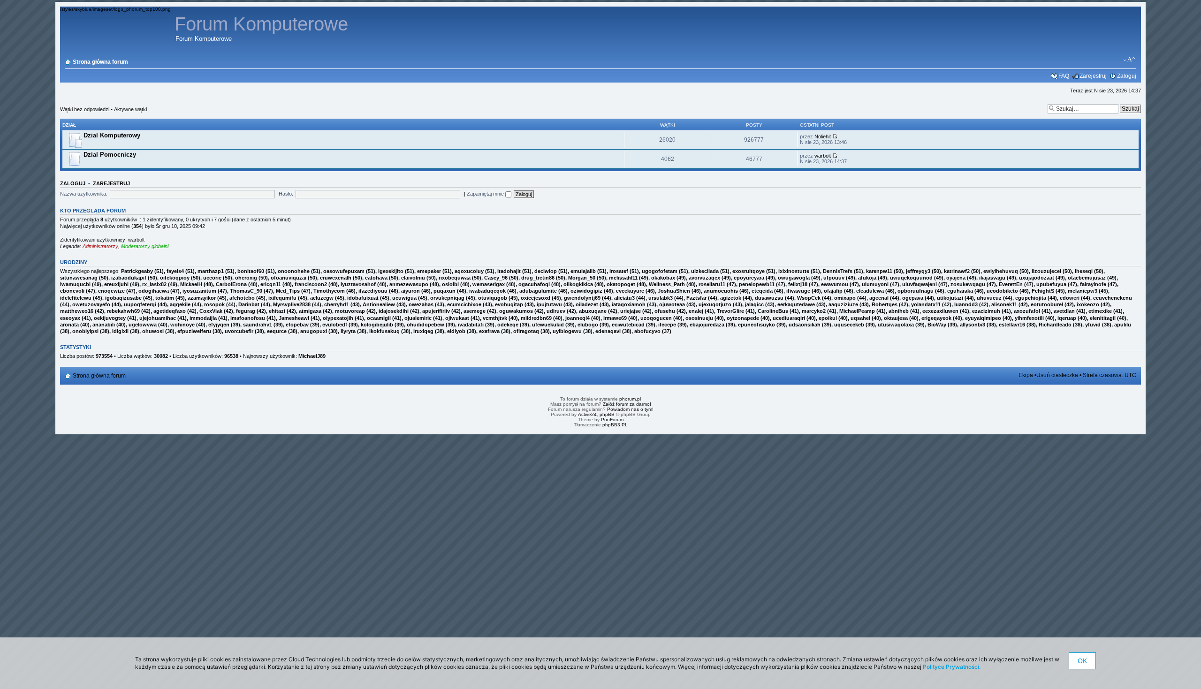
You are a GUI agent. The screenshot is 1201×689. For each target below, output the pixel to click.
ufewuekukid (548, 324)
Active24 (587, 414)
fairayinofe (1093, 284)
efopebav (297, 324)
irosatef (618, 271)
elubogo (588, 324)
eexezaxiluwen (940, 311)
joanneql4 (577, 318)
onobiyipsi (85, 331)
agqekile (180, 304)
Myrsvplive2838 (292, 304)
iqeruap (1066, 318)
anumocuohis (721, 291)
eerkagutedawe (796, 304)
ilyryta (348, 331)
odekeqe (507, 324)
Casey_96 (496, 277)
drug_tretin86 (538, 277)
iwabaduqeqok (487, 291)
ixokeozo (1088, 304)
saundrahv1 (257, 324)
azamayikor (202, 298)
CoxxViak (210, 311)
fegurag (245, 311)
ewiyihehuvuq (1000, 271)
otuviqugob (492, 298)
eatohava (376, 277)
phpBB (607, 414)
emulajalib (583, 271)
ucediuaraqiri (789, 318)
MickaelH (191, 284)
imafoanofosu (247, 318)
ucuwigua (404, 298)
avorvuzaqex (704, 277)
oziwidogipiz (586, 291)
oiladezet (587, 304)
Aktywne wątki (130, 109)
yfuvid (1093, 324)
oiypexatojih (338, 318)
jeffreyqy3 (918, 271)
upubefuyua (1051, 284)
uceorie (212, 277)
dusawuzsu (769, 298)
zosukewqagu (967, 284)
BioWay (936, 324)
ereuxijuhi (116, 284)
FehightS (1043, 291)
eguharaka (960, 291)
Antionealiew (379, 304)
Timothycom (329, 291)
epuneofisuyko (756, 324)
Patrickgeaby (137, 271)
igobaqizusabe (123, 298)
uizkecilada (705, 271)
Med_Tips (288, 291)
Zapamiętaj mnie (486, 194)
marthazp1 (211, 271)
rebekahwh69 (123, 311)
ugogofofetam (659, 271)
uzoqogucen (656, 318)
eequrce (277, 331)
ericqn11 (270, 284)
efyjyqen (218, 324)
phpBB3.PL (615, 424)
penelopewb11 (757, 284)
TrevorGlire (730, 311)
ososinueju (699, 318)
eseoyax (70, 318)
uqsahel (860, 318)
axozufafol (1027, 311)
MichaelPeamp (857, 311)
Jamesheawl (294, 318)
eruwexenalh (335, 277)
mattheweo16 (76, 311)
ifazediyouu (373, 291)
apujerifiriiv (436, 311)
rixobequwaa (455, 277)
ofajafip (833, 291)
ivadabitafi (471, 324)
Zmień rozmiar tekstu (1129, 59)
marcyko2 (814, 311)
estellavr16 (1012, 324)
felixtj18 (797, 284)
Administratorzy (100, 246)
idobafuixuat (363, 298)
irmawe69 (615, 318)
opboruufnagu (915, 291)
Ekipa (1026, 375)
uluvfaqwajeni (919, 284)
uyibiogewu (567, 331)
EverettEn (1011, 284)
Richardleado (1055, 324)
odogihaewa (153, 291)
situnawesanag (79, 277)
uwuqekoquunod (911, 277)
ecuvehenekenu (1112, 298)
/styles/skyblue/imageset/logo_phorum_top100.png (115, 9)
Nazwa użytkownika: (83, 194)
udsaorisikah (805, 324)
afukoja (867, 277)
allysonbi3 (972, 324)
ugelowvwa (143, 324)
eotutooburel (1047, 304)
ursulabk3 (660, 298)
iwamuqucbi (75, 284)
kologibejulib (377, 324)
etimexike (1100, 311)
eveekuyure (630, 291)
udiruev (556, 311)
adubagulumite (538, 291)
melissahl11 (623, 277)
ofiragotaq (526, 331)
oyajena (955, 277)
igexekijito (390, 271)
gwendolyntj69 (582, 298)
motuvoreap (350, 311)
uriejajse (630, 311)
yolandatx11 (926, 304)
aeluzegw (322, 298)
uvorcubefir (239, 331)
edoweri (1069, 298)
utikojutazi (950, 298)
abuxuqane (593, 311)
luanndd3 (966, 304)
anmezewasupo (408, 284)
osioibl (450, 284)
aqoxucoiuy (469, 271)
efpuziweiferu (194, 331)
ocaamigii (379, 318)
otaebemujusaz (1087, 277)
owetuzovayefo (91, 304)
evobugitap (509, 304)
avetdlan (1064, 311)
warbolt (822, 156)
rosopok (214, 304)
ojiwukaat (457, 318)
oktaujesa (896, 318)
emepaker (429, 271)
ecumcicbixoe (464, 304)
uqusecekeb (849, 324)
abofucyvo (647, 331)
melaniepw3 (1082, 291)
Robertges (884, 304)
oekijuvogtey (110, 318)
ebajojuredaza (707, 324)
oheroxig (246, 277)
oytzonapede (743, 318)
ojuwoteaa (672, 304)
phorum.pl (630, 398)
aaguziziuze (843, 304)
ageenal (879, 298)
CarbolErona (231, 284)
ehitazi (277, 311)
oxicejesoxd (535, 298)
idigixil (120, 331)
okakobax (663, 277)
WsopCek (809, 298)
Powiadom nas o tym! (630, 409)
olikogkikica (578, 284)
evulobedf (334, 324)
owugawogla (794, 277)
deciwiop (545, 271)
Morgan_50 (581, 277)
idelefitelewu (75, 298)
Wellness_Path (667, 284)
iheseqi (1084, 271)
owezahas (421, 304)
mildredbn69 (536, 318)
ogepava (912, 298)
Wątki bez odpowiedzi (84, 109)
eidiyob (456, 331)
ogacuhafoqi (534, 284)
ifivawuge (798, 291)
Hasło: (286, 194)
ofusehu (664, 311)
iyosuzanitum (199, 291)
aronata (69, 324)
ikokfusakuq (384, 331)
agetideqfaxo (169, 311)
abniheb (899, 311)
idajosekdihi (394, 311)
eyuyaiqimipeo (983, 318)
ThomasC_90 (246, 291)
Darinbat (248, 304)
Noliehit (822, 136)
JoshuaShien (674, 291)
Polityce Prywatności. (952, 666)
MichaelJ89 (312, 356)
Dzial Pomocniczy (110, 154)
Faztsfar (696, 298)
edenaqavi (608, 331)
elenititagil (1103, 318)
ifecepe (667, 324)
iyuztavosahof (358, 284)
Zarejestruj (1093, 76)
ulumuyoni (875, 284)
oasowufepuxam (344, 271)
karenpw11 (879, 271)
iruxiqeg (423, 331)
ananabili (103, 324)
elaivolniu (413, 277)
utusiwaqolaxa (896, 324)
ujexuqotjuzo (715, 304)
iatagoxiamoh (629, 304)
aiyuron (410, 291)
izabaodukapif (128, 277)
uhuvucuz (989, 298)
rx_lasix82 (154, 284)
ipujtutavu (549, 304)
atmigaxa (310, 311)
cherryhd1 (336, 304)
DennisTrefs (837, 271)
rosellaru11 (712, 284)
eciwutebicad (628, 324)
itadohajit (509, 271)
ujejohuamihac (157, 318)
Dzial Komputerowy (112, 135)
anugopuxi (313, 331)
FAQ (1063, 76)
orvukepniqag (447, 298)
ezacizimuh (986, 311)
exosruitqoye (748, 271)
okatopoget (621, 284)
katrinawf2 (957, 271)
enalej (696, 311)
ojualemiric (418, 318)
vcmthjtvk (495, 318)
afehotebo (242, 298)
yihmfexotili (1029, 318)
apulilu (1122, 324)
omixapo (845, 298)
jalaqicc (754, 304)
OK (1082, 661)
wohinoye (182, 324)
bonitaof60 (250, 271)
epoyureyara (749, 277)
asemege (475, 311)
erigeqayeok (936, 318)
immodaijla (203, 318)
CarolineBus (773, 311)
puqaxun (444, 291)
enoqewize (111, 291)
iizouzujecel (1046, 271)
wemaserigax (488, 284)
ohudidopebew (425, 324)
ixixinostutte (793, 271)
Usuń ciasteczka (1057, 375)
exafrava (489, 331)
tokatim (164, 298)
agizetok (730, 298)
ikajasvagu (992, 277)
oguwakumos (516, 311)
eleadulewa (870, 291)
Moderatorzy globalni (144, 246)
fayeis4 (175, 271)
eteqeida (762, 291)
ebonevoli (72, 291)
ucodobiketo (1002, 291)
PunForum (612, 419)
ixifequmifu (282, 298)
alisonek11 (1004, 304)
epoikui (828, 318)
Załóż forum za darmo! (627, 404)
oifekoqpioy (175, 277)
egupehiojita (1030, 298)
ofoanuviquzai (288, 277)
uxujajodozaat (1036, 277)
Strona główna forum (100, 62)
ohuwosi (153, 331)
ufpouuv (833, 277)
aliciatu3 (624, 298)
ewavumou (834, 284)
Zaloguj (1126, 76)
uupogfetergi (140, 304)
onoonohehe (294, 271)
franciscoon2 (311, 284)
